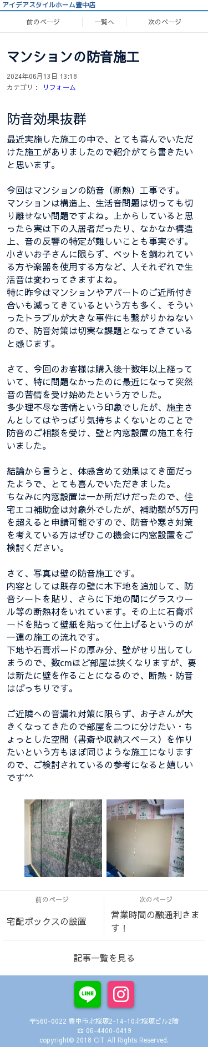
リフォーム (59, 87)
